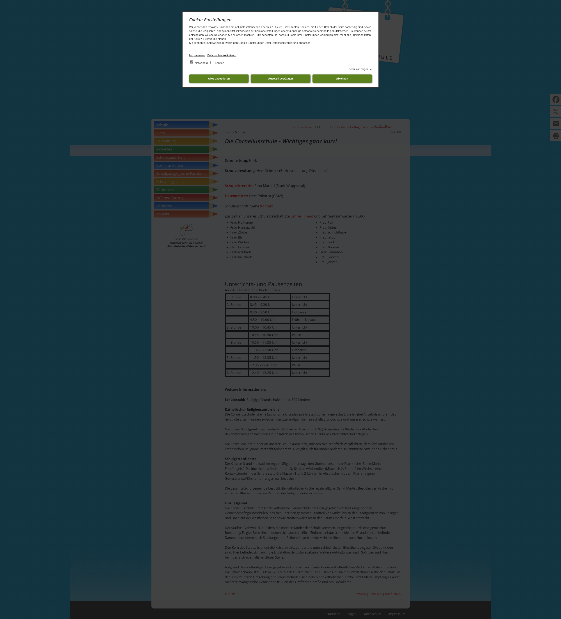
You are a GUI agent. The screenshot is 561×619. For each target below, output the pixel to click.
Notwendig (201, 63)
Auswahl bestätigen (280, 78)
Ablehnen (342, 78)
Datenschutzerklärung (222, 55)
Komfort (219, 63)
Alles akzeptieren (219, 78)
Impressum (197, 55)
